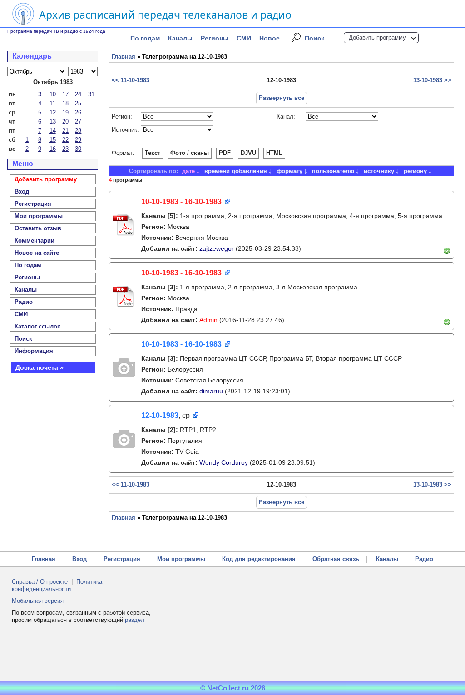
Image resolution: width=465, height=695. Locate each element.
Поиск (314, 38)
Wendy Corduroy (223, 462)
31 (91, 94)
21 (65, 130)
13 (52, 121)
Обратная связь (335, 559)
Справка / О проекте (40, 581)
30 (78, 148)
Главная (123, 56)
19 (65, 112)
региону (415, 171)
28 (78, 130)
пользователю (333, 171)
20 (65, 121)
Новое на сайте (37, 252)
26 (78, 112)
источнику (379, 171)
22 (65, 139)
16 (52, 148)
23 (65, 148)
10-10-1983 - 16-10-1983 (181, 201)
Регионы (214, 38)
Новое (269, 38)
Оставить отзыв (38, 228)
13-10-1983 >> (432, 80)
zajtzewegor (216, 248)
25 (78, 103)
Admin (208, 319)
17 (65, 94)
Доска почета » (39, 367)
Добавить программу (377, 37)
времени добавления (235, 171)
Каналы (180, 38)
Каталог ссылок (37, 326)
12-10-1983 (159, 415)
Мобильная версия (38, 600)
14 (52, 130)
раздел (134, 619)
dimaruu (211, 391)
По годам (145, 38)
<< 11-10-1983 (130, 80)
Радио (24, 301)
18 (65, 103)
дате (188, 171)
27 (78, 121)
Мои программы (39, 216)
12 (52, 112)
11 (52, 103)
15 (52, 139)
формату (289, 171)
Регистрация (122, 559)
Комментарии (34, 240)
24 (78, 94)
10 (52, 94)
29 (78, 139)
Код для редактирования (259, 559)
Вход (79, 559)
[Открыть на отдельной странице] (226, 202)
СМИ (244, 38)
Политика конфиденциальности (57, 585)
